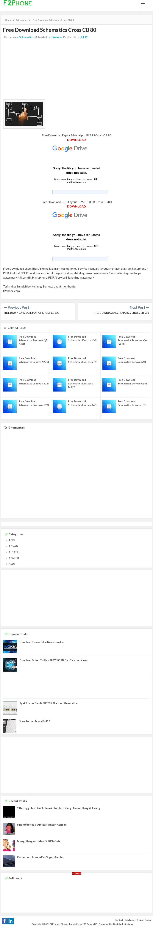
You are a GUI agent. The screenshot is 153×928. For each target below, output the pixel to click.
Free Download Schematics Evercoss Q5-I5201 (33, 340)
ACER (12, 540)
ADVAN (13, 546)
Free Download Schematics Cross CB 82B (32, 312)
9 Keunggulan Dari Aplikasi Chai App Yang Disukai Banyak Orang (58, 808)
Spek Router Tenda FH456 (34, 721)
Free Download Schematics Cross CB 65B (121, 312)
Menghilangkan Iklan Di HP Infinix (38, 841)
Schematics (26, 37)
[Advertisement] (76, 69)
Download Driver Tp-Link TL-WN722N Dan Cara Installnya (53, 660)
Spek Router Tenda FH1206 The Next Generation (49, 703)
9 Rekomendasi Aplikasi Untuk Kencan (42, 824)
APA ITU (14, 558)
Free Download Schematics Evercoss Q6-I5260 (133, 340)
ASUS (12, 563)
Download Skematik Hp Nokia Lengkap (42, 642)
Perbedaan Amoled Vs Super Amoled (40, 857)
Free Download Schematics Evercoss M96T (80, 383)
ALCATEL (14, 552)
